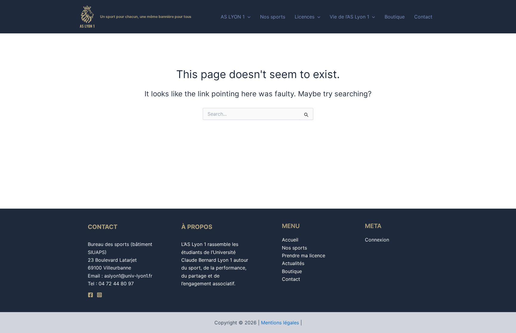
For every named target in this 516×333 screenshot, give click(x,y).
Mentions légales (280, 323)
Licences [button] (304, 17)
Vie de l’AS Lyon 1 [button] (349, 17)
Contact (423, 17)
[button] (248, 17)
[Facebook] (90, 295)
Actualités (293, 263)
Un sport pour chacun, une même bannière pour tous (145, 16)
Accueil (290, 240)
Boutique (395, 17)
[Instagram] (99, 295)
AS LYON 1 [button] (233, 17)
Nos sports (272, 17)
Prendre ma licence (303, 255)
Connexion (377, 240)
